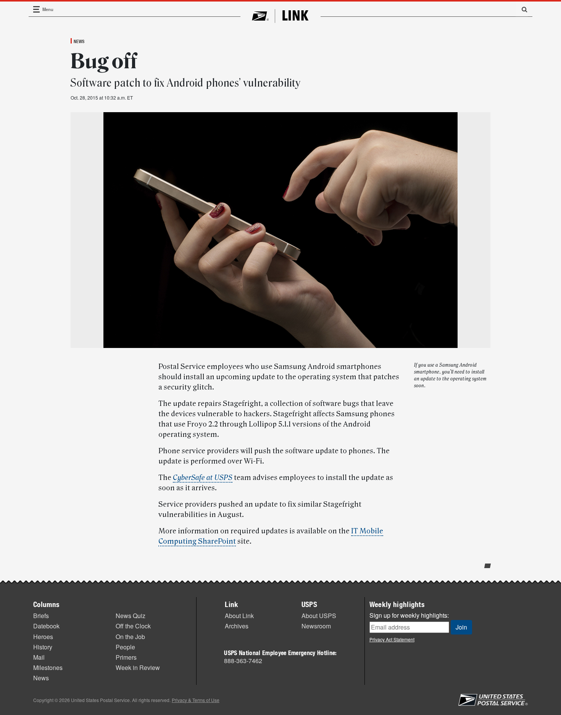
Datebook (46, 626)
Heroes (43, 636)
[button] (522, 9)
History (42, 647)
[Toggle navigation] (36, 9)
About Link (239, 615)
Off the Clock (133, 626)
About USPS (318, 615)
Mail (39, 657)
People (125, 647)
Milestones (48, 667)
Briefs (41, 615)
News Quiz (130, 615)
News (79, 41)
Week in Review (138, 667)
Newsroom (316, 626)
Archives (236, 626)
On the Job (130, 636)
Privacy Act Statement (391, 639)
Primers (126, 657)
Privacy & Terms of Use (195, 700)
